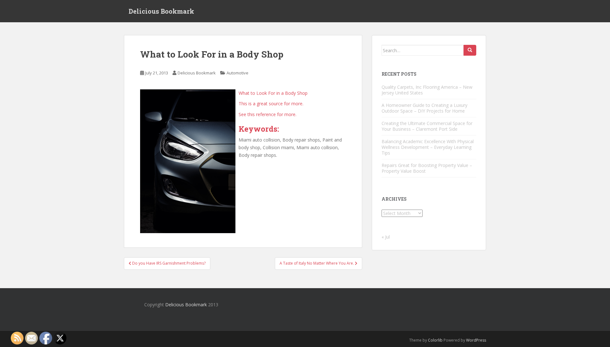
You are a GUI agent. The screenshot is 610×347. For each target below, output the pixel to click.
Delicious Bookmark (161, 11)
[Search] (470, 50)
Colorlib (435, 340)
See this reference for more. (267, 114)
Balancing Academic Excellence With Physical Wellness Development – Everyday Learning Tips (428, 147)
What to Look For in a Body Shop (273, 93)
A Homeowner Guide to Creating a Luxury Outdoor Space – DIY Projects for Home (424, 108)
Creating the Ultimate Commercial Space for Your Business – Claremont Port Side (427, 126)
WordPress (476, 340)
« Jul (386, 237)
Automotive (237, 73)
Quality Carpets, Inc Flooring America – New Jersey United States (427, 90)
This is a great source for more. (271, 104)
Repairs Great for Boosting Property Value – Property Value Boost (427, 168)
